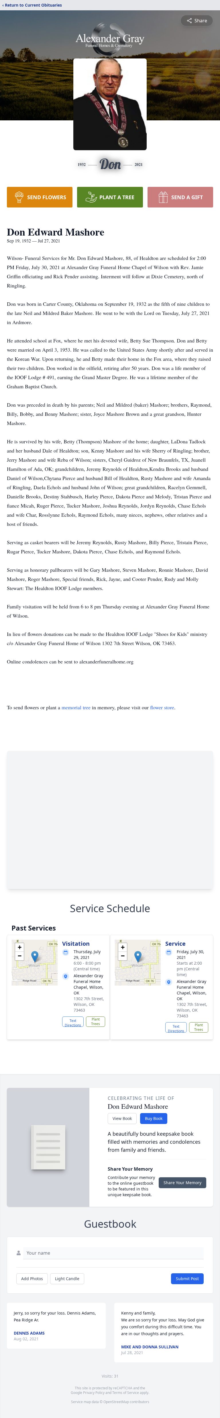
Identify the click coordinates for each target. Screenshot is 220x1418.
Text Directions (73, 1022)
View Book (122, 1118)
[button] (34, 957)
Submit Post (187, 1278)
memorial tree (76, 707)
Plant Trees (95, 1021)
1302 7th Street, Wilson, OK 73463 (89, 1004)
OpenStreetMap (116, 1401)
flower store (162, 707)
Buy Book (153, 1118)
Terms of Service (125, 1392)
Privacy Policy (94, 1392)
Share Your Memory (182, 1182)
